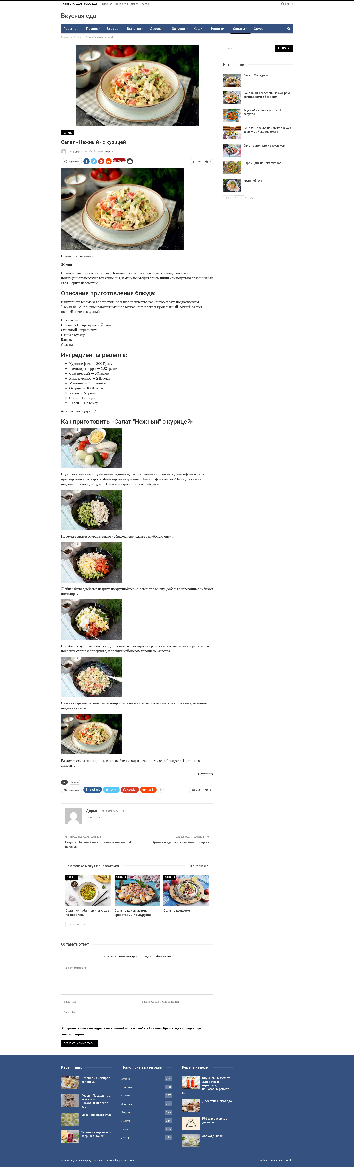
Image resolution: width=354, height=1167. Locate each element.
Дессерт (156, 29)
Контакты (121, 4)
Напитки (217, 29)
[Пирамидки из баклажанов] (232, 167)
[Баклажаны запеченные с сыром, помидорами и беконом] (232, 97)
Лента (134, 4)
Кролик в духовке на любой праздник (180, 842)
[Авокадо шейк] (191, 1140)
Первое (92, 29)
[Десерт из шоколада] (191, 1105)
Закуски (178, 29)
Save (121, 161)
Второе (112, 29)
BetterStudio (286, 1160)
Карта (145, 4)
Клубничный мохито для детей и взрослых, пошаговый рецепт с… (206, 1085)
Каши (198, 29)
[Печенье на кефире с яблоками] (70, 1082)
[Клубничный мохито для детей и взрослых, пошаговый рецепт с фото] (191, 1082)
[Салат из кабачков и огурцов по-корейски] (88, 890)
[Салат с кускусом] (186, 890)
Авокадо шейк (212, 1136)
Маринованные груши (96, 1114)
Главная (107, 4)
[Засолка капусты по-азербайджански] (70, 1136)
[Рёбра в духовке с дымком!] (191, 1123)
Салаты (239, 29)
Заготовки (127, 1103)
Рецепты (70, 29)
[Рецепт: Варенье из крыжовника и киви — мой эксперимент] (232, 132)
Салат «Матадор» (255, 75)
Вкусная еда (78, 15)
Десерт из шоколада (217, 1101)
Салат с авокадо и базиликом (264, 145)
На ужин (75, 782)
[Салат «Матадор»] (232, 80)
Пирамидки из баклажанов (262, 163)
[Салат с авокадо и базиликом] (232, 150)
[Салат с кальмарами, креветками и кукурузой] (137, 890)
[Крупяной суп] (232, 185)
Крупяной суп (252, 180)
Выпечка (134, 29)
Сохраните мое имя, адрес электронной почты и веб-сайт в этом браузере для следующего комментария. (132, 1031)
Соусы (259, 29)
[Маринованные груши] (70, 1119)
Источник (205, 773)
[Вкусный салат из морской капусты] (232, 115)
